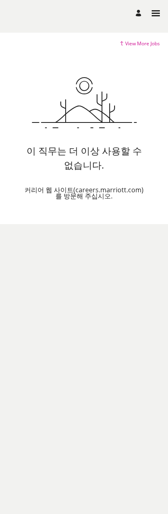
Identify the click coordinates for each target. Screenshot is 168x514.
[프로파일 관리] (140, 13)
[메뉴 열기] (156, 13)
